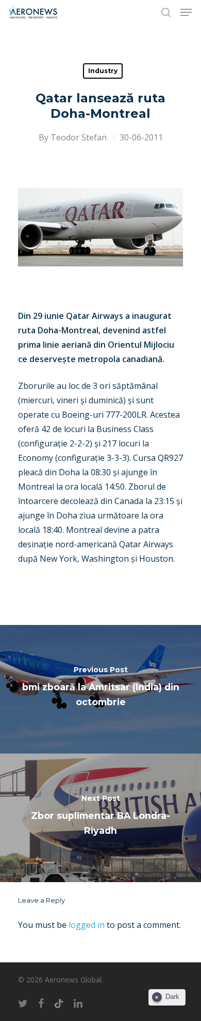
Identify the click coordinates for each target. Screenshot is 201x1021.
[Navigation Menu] (186, 12)
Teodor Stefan (79, 137)
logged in (87, 924)
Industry (103, 71)
